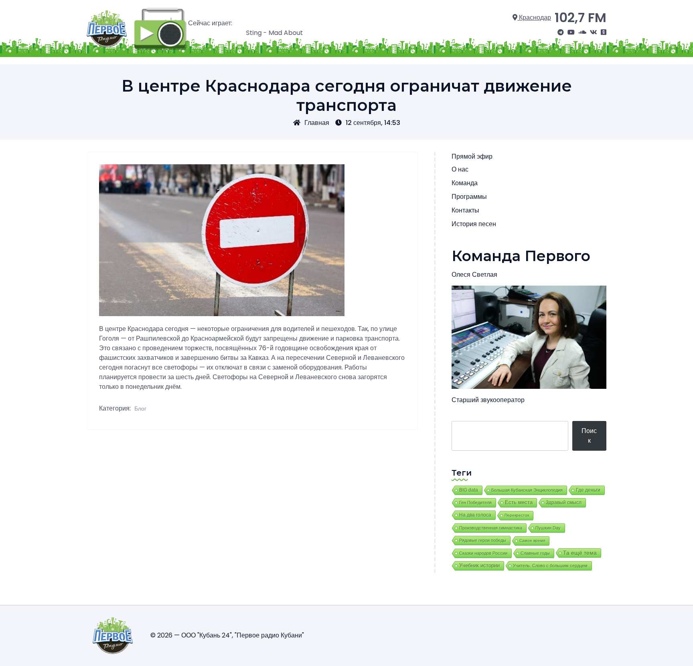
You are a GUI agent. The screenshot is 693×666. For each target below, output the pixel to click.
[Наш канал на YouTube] (571, 32)
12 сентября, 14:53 (373, 122)
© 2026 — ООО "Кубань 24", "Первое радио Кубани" (227, 635)
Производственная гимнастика (490, 527)
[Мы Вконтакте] (593, 32)
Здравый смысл (564, 502)
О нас (460, 169)
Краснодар (534, 17)
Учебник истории (479, 565)
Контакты (465, 210)
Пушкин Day (548, 527)
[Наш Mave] (582, 32)
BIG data (468, 490)
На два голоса (475, 514)
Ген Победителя (475, 502)
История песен (474, 224)
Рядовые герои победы (482, 540)
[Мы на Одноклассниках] (603, 32)
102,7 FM (580, 17)
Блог (140, 409)
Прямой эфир (472, 156)
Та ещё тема (580, 553)
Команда (465, 183)
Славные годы (535, 553)
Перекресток (517, 515)
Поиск (589, 435)
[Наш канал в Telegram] (560, 32)
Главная (316, 122)
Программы (469, 196)
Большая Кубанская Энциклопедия (527, 490)
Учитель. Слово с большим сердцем (550, 565)
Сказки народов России (483, 553)
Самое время (532, 540)
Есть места (519, 502)
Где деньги (588, 490)
